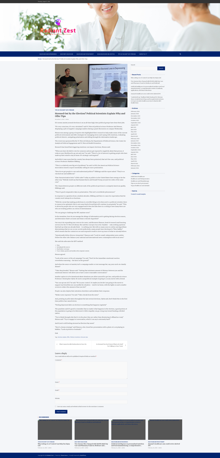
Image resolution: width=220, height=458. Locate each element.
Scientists (77, 337)
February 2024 (135, 166)
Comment (58, 360)
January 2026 (135, 113)
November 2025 (135, 118)
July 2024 (133, 154)
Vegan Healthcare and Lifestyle (106, 54)
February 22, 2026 (42, 448)
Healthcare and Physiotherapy (85, 54)
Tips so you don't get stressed (64, 110)
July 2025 (133, 127)
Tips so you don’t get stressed (127, 54)
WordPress (83, 455)
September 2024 (136, 150)
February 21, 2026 (79, 448)
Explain (64, 337)
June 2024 (134, 156)
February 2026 (135, 111)
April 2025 (134, 134)
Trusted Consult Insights (138, 194)
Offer (68, 337)
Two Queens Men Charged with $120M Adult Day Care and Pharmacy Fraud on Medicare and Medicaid (91, 445)
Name (57, 382)
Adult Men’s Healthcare (66, 54)
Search (133, 65)
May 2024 (134, 159)
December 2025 (135, 116)
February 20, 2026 (152, 448)
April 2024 (134, 161)
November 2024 (135, 145)
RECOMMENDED (44, 417)
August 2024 (134, 152)
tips (87, 337)
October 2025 (135, 120)
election (60, 337)
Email (57, 390)
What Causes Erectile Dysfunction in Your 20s (72, 344)
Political (72, 337)
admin (67, 119)
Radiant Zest (50, 455)
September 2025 (136, 123)
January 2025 (135, 141)
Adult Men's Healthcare (138, 176)
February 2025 (135, 138)
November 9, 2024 (59, 119)
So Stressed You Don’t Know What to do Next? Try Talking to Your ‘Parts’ (109, 345)
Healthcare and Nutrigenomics (48, 54)
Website (57, 398)
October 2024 (135, 147)
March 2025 (134, 136)
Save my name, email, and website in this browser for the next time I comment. (80, 406)
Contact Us (142, 54)
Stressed (83, 337)
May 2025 (134, 132)
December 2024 (135, 143)
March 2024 (134, 163)
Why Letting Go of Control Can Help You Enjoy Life (146, 78)
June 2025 (134, 129)
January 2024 (135, 168)
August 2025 (134, 125)
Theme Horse (64, 455)
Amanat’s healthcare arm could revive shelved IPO (146, 94)
